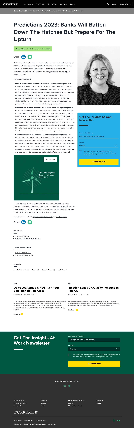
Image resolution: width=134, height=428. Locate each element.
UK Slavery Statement (75, 406)
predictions (61, 270)
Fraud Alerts (17, 406)
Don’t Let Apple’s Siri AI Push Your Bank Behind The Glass (36, 289)
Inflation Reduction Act (55, 152)
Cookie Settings (41, 420)
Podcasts (98, 403)
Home (16, 11)
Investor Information (20, 403)
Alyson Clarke (21, 49)
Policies (70, 403)
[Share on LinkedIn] (23, 57)
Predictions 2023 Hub (22, 236)
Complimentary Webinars (76, 400)
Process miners (36, 92)
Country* (81, 142)
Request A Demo (125, 4)
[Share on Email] (30, 57)
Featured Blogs (24, 11)
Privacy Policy (28, 420)
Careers (43, 403)
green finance (25, 137)
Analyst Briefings (19, 400)
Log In (114, 4)
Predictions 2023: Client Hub (24, 255)
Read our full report (59, 206)
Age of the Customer (21, 270)
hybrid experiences (27, 104)
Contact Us (99, 400)
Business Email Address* (86, 133)
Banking (34, 270)
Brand (43, 406)
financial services (48, 270)
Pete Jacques (72, 295)
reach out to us (61, 217)
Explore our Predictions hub (42, 217)
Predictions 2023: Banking (23, 253)
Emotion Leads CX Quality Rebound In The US (93, 289)
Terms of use (18, 420)
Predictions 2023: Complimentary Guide (27, 239)
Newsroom (44, 400)
